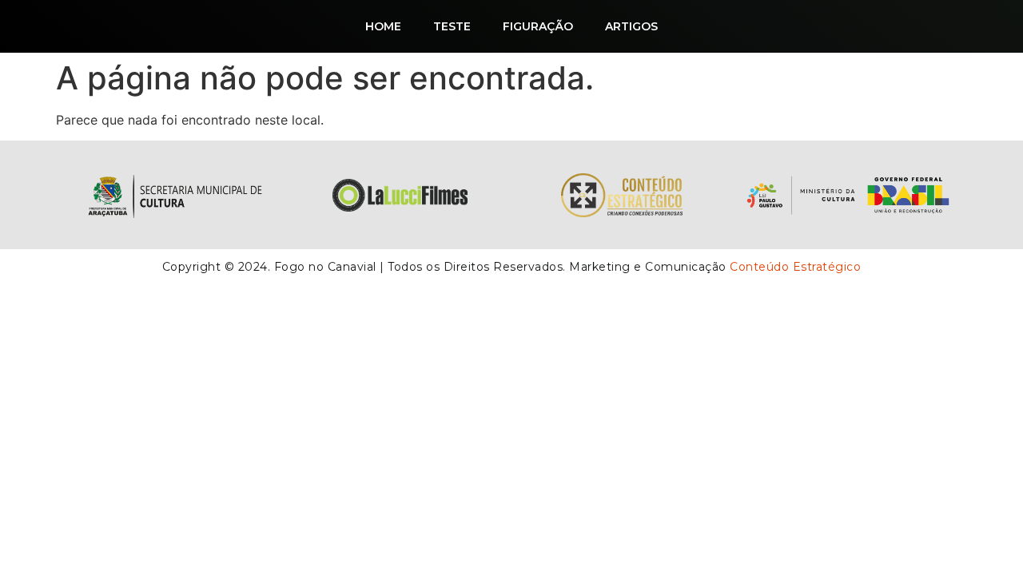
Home (383, 26)
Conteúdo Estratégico (795, 267)
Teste (452, 26)
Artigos (631, 26)
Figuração (538, 26)
